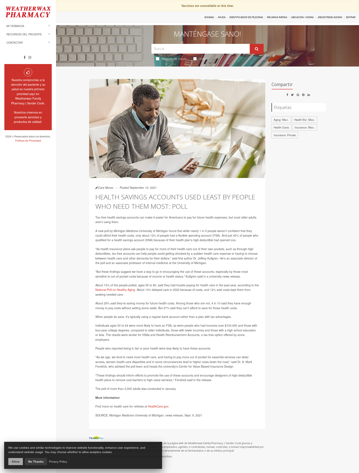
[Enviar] (257, 49)
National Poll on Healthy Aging (115, 290)
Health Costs (281, 127)
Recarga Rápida (277, 17)
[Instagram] (29, 57)
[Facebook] (25, 57)
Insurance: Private (285, 135)
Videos (204, 59)
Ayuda (221, 17)
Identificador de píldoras (246, 17)
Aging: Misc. (281, 120)
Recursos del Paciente (24, 34)
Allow (16, 461)
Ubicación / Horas (302, 17)
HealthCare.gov (158, 406)
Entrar (350, 17)
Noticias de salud (174, 59)
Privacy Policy (58, 461)
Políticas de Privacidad (28, 140)
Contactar (14, 42)
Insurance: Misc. (305, 127)
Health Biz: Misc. (304, 120)
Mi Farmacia (15, 26)
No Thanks (36, 461)
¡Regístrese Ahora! (330, 17)
